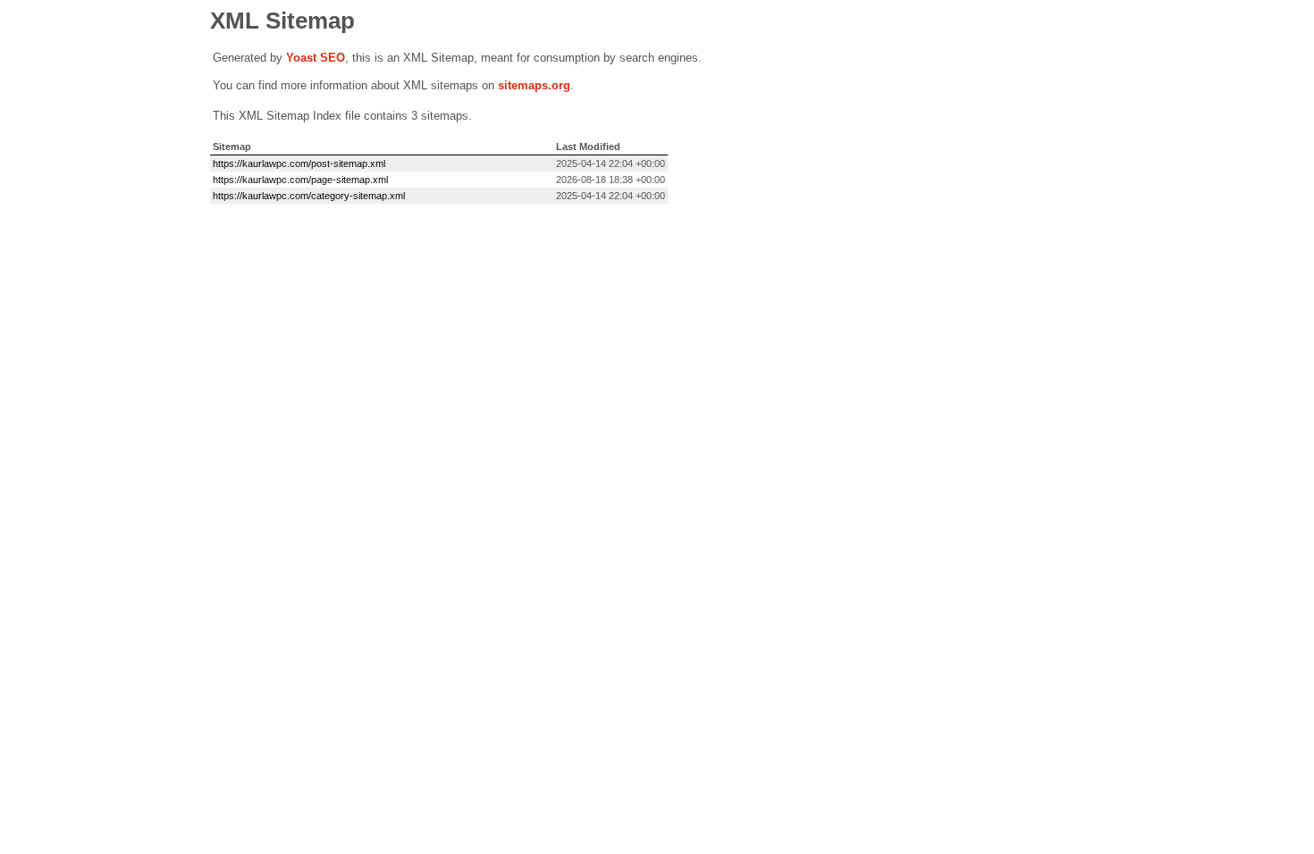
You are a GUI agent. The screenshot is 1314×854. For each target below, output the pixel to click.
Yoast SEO (315, 57)
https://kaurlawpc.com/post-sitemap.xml (299, 163)
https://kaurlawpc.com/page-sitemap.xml (300, 179)
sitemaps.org (534, 85)
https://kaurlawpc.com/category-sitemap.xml (309, 195)
